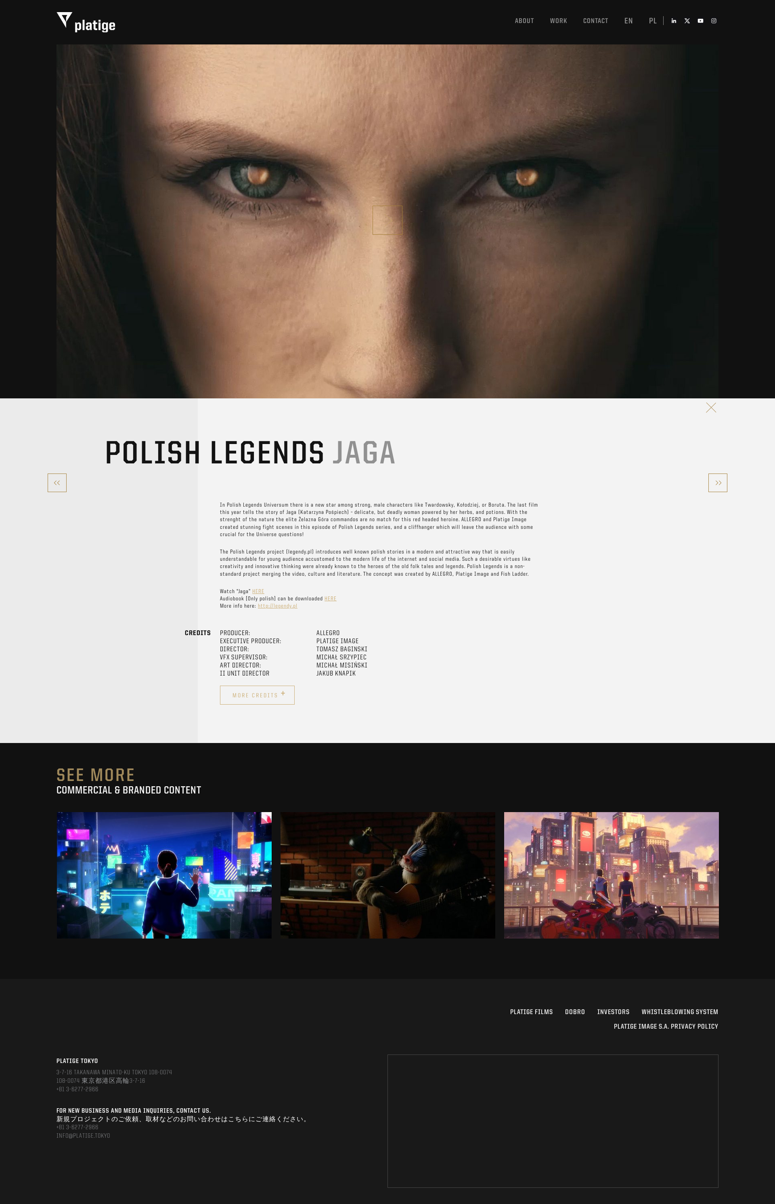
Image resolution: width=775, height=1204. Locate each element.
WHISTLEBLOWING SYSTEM (680, 1012)
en (628, 21)
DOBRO (575, 1012)
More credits (259, 694)
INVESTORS (613, 1012)
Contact (595, 21)
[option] (164, 875)
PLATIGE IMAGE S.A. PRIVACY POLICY (666, 1026)
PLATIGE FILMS (531, 1012)
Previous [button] (57, 875)
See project (164, 893)
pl (653, 21)
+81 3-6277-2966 (77, 1089)
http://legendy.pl (277, 606)
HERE (258, 591)
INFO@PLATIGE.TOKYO (83, 1136)
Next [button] (717, 875)
